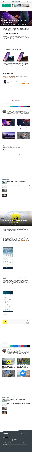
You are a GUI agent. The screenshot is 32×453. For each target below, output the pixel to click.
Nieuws (2, 18)
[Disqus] (16, 154)
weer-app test (23, 240)
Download (27, 322)
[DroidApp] (16, 1)
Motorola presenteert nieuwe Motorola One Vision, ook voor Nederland (7, 128)
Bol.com (4, 77)
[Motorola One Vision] (5, 82)
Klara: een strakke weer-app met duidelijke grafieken (22, 379)
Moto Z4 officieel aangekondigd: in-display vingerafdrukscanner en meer (23, 128)
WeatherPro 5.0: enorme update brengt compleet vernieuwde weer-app (8, 367)
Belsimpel (13, 77)
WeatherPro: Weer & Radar (12, 320)
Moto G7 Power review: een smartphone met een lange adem (8, 140)
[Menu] (3, 1)
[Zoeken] (28, 1)
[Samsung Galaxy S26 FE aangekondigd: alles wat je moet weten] (4, 182)
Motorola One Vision (10, 79)
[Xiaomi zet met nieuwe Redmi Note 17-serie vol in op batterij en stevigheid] (4, 186)
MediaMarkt (7, 77)
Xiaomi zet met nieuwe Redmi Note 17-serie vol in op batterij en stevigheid (18, 185)
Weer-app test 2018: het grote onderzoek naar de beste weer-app (22, 367)
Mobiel (10, 77)
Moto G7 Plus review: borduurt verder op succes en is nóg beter (23, 140)
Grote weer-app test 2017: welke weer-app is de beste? (7, 379)
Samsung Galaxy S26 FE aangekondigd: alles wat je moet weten (16, 181)
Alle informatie (25, 83)
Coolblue (26, 76)
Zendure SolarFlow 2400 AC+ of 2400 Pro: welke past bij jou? (16, 407)
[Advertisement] (16, 42)
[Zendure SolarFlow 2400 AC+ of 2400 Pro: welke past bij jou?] (4, 190)
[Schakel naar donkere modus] (27, 1)
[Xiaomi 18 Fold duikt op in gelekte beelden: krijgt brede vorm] (4, 195)
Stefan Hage (5, 24)
